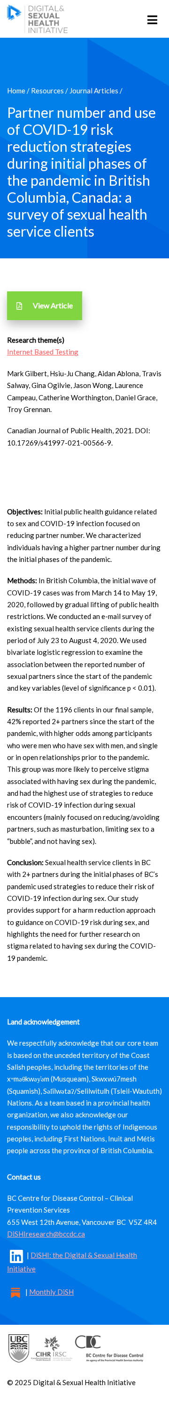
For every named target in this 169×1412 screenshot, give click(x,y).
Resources (47, 90)
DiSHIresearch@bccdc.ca (46, 1234)
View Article (53, 305)
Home (16, 90)
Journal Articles (93, 90)
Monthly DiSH (51, 1292)
